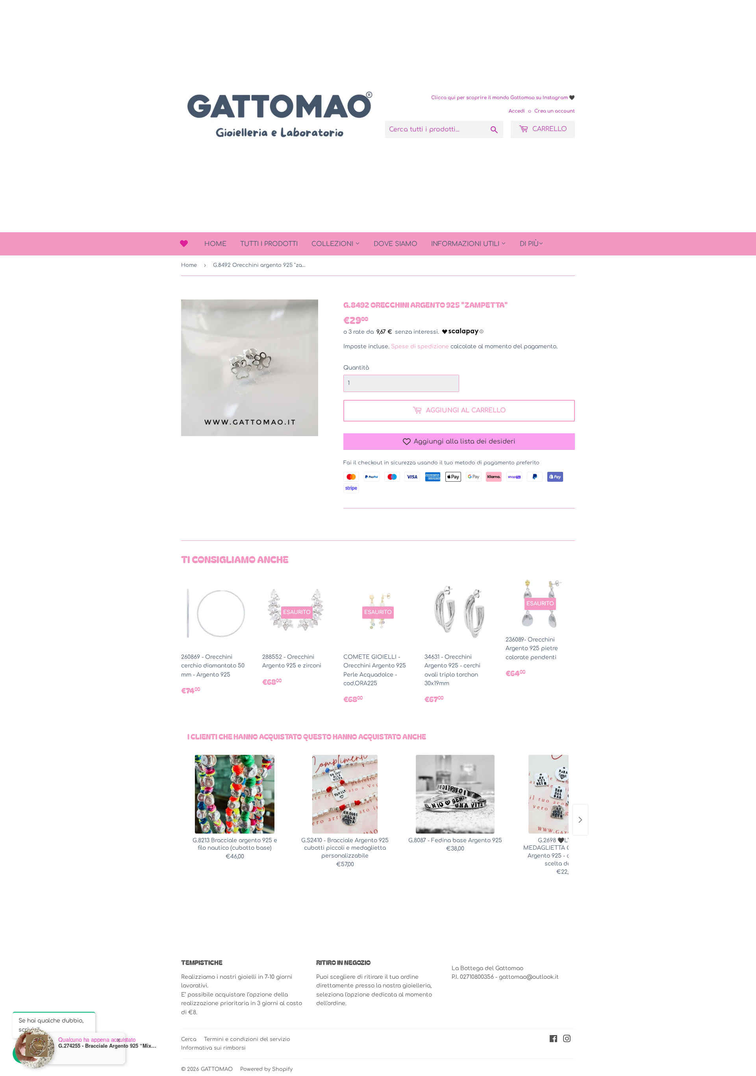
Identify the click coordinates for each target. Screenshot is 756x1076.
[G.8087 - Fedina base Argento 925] (455, 794)
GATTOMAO (217, 1069)
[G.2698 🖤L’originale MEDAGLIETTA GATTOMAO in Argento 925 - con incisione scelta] (565, 794)
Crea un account (554, 111)
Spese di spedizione (420, 346)
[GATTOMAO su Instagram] (567, 1040)
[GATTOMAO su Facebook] (553, 1040)
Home (215, 244)
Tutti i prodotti (269, 244)
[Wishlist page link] (184, 243)
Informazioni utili (466, 244)
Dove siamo (395, 244)
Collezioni (333, 244)
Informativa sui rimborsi (213, 1048)
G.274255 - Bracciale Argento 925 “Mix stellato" (107, 1046)
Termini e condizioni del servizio (247, 1039)
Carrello (548, 129)
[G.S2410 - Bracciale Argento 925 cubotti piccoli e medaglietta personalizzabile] (345, 794)
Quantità (356, 368)
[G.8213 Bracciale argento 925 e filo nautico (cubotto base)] (235, 794)
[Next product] (580, 820)
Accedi (517, 111)
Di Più (529, 244)
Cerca (188, 1039)
